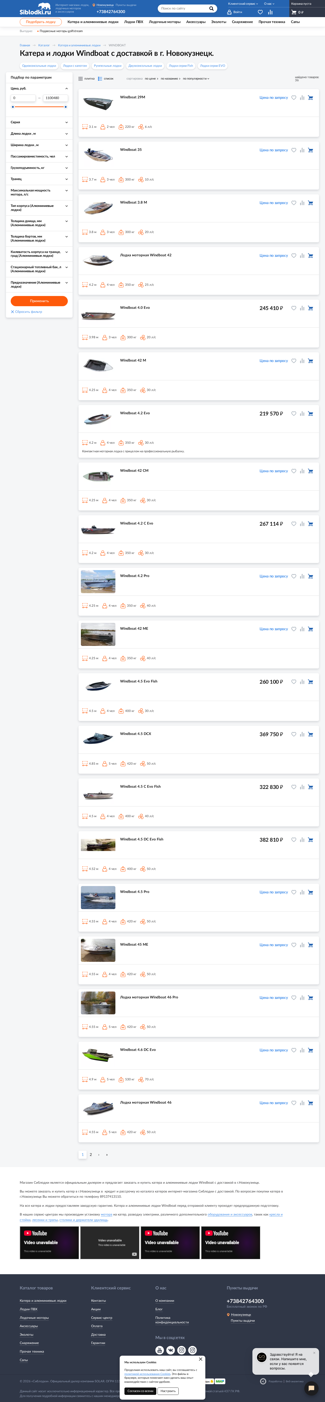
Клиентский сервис (241, 3)
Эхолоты (26, 1334)
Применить (39, 301)
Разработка (275, 1381)
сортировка (135, 78)
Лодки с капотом (75, 65)
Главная (25, 45)
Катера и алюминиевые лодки (79, 45)
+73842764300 (111, 12)
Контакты (98, 1300)
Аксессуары (29, 1326)
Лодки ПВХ (28, 1309)
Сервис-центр (101, 1318)
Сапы (24, 1360)
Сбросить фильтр (26, 312)
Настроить (168, 1391)
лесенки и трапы (45, 1220)
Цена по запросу (274, 98)
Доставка (98, 1334)
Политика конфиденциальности (172, 1320)
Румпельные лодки (107, 65)
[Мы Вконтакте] (170, 1350)
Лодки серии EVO (212, 65)
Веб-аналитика (294, 1381)
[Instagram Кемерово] (192, 1350)
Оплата (97, 1326)
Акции (96, 1309)
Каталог (44, 45)
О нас (268, 3)
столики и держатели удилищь (83, 1220)
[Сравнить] (302, 97)
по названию (169, 78)
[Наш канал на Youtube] (159, 1350)
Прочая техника (32, 1351)
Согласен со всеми (140, 1391)
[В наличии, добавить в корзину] (310, 97)
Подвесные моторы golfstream (61, 31)
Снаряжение (29, 1343)
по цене (150, 78)
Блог (159, 1309)
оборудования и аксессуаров (230, 1214)
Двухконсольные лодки (145, 65)
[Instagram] (181, 1350)
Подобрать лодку (41, 22)
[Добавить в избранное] (293, 97)
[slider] (13, 107)
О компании (164, 1300)
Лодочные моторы (34, 1318)
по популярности (195, 78)
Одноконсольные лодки (39, 65)
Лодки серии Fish (181, 65)
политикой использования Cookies (147, 1374)
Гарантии (98, 1343)
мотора (106, 1214)
